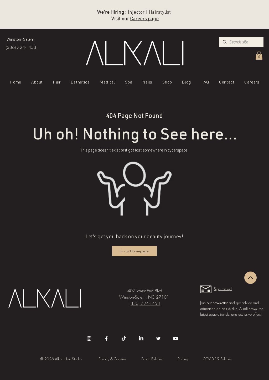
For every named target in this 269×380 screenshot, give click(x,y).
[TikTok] (124, 338)
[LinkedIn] (141, 338)
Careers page (144, 19)
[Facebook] (106, 338)
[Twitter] (158, 338)
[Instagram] (89, 338)
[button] (259, 55)
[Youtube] (176, 338)
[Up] (250, 278)
